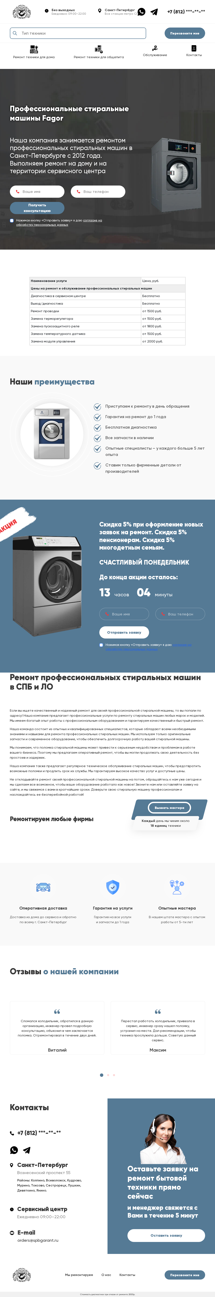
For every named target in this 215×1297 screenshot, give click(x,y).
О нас (106, 1275)
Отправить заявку (124, 632)
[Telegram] (154, 11)
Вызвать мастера (169, 808)
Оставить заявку (166, 1235)
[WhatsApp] (143, 11)
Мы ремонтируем (79, 1275)
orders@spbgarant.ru (37, 1240)
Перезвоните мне (184, 33)
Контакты (127, 1275)
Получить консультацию (37, 208)
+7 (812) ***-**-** (186, 12)
